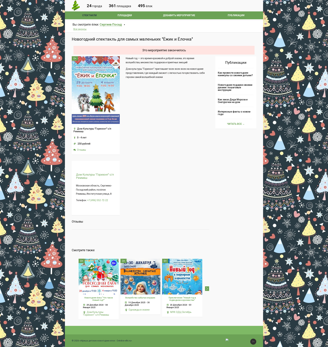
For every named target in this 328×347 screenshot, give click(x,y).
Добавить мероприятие (179, 15)
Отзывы (81, 149)
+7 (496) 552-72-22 (97, 200)
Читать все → (236, 124)
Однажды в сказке (139, 309)
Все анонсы (79, 29)
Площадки (125, 15)
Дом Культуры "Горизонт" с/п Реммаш (96, 313)
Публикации (236, 15)
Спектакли (89, 15)
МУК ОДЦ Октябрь (181, 312)
